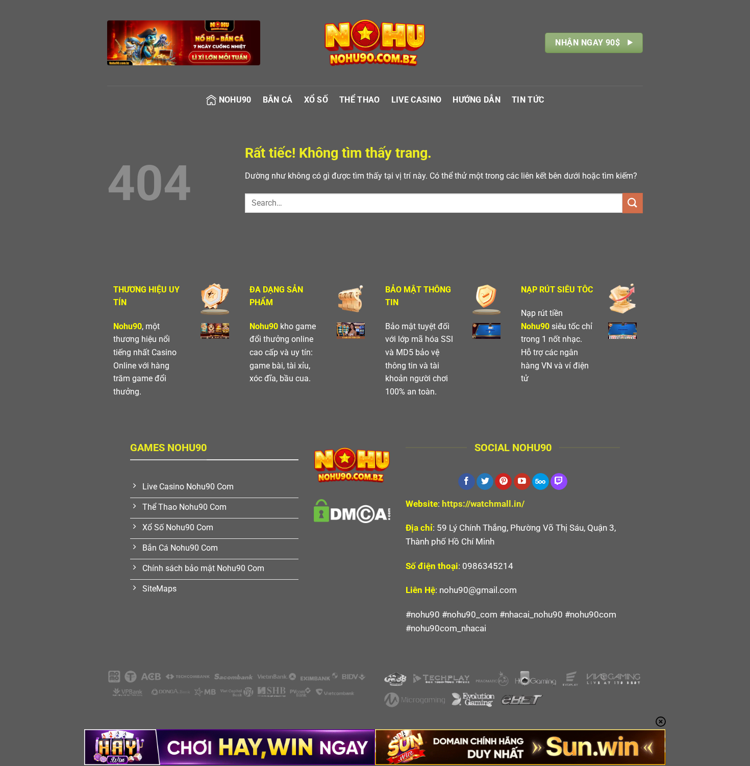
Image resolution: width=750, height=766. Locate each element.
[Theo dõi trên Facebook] (466, 481)
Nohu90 (235, 100)
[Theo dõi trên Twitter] (485, 481)
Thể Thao (359, 100)
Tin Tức (528, 100)
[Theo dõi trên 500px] (540, 481)
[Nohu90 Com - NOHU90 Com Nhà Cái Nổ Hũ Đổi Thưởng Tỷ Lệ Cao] (375, 42)
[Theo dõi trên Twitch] (559, 481)
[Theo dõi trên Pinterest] (503, 481)
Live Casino (416, 100)
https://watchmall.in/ (483, 504)
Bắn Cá (278, 100)
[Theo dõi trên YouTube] (522, 481)
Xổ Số (316, 100)
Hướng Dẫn (477, 100)
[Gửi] (632, 203)
